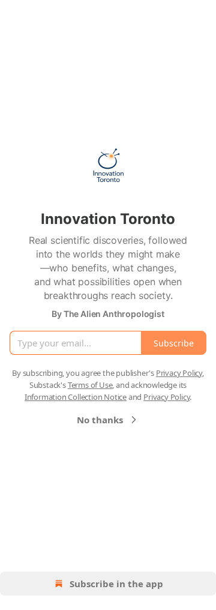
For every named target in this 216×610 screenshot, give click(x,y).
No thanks (100, 420)
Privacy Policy (179, 372)
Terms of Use (90, 384)
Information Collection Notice (76, 396)
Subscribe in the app (116, 584)
